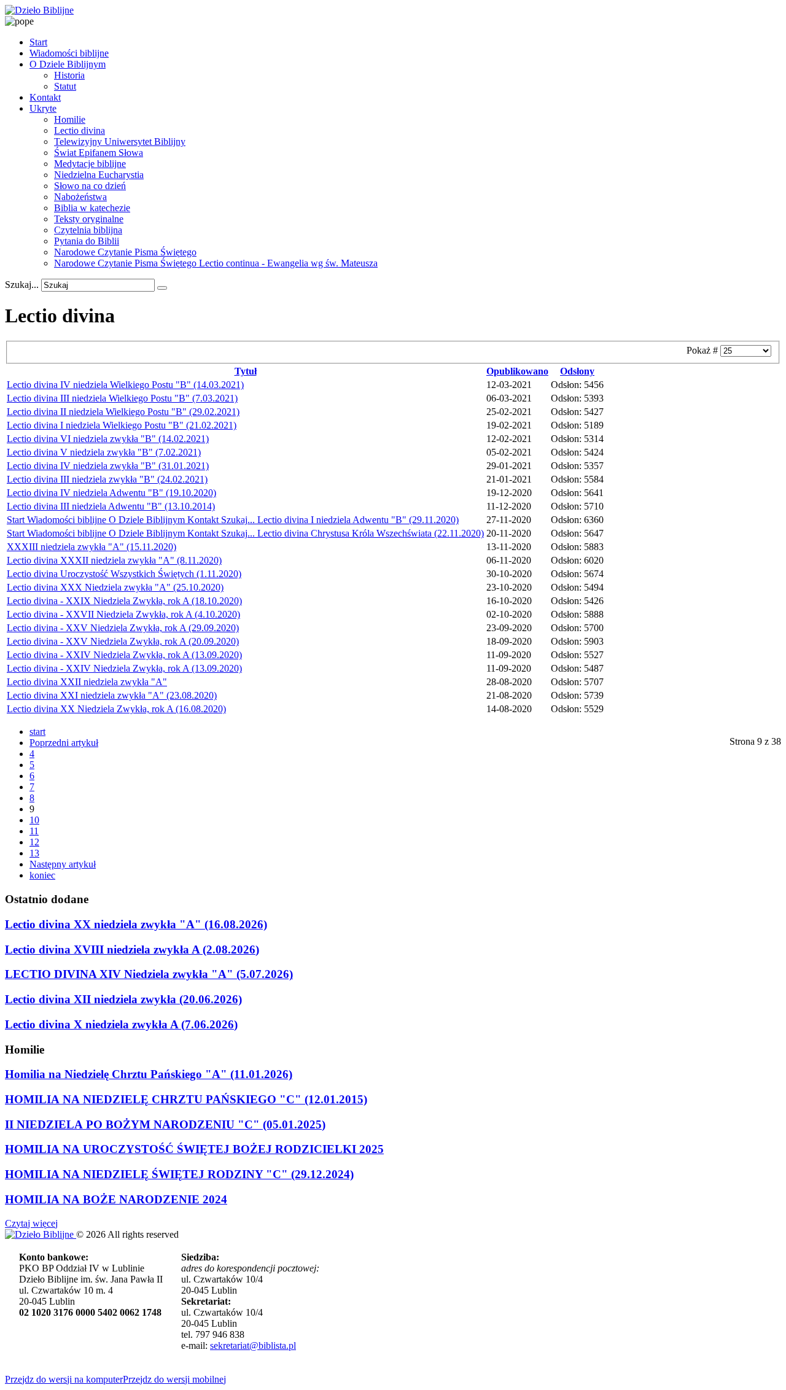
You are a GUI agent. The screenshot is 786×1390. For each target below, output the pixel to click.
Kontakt (45, 97)
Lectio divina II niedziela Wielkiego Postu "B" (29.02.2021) (123, 411)
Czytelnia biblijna (88, 230)
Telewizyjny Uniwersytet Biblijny (119, 141)
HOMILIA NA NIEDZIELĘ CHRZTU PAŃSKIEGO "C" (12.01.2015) (186, 1099)
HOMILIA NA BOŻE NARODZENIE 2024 (116, 1199)
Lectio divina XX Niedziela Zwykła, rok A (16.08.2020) (116, 709)
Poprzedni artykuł (63, 742)
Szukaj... (22, 284)
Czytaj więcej (31, 1223)
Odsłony (577, 371)
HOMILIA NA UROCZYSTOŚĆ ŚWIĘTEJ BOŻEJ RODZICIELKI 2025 (194, 1149)
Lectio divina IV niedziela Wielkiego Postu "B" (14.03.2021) (125, 384)
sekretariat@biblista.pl (253, 1345)
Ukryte (42, 108)
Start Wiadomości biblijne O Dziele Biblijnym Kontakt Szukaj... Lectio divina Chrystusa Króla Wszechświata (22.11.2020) (245, 533)
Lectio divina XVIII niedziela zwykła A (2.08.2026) (132, 949)
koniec (42, 875)
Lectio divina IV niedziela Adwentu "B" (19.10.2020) (111, 492)
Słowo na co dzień (90, 186)
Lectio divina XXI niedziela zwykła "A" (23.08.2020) (112, 695)
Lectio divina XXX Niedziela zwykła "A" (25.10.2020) (115, 587)
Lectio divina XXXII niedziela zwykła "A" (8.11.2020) (114, 560)
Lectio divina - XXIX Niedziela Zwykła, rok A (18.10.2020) (124, 601)
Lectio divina (79, 130)
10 (34, 820)
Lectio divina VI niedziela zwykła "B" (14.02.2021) (108, 438)
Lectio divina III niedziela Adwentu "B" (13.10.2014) (111, 506)
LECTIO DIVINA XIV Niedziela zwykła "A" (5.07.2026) (149, 974)
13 (34, 853)
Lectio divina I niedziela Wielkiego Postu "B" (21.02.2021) (121, 425)
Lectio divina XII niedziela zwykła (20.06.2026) (123, 999)
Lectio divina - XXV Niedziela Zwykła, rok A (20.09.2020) (123, 641)
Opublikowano (517, 371)
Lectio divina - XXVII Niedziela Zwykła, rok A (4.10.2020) (123, 614)
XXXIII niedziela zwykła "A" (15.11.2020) (91, 547)
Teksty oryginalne (88, 219)
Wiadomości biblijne (69, 53)
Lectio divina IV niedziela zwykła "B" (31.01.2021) (108, 465)
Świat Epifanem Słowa (98, 152)
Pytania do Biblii (86, 241)
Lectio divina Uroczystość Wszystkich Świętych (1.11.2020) (124, 574)
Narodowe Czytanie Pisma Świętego (125, 252)
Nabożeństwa (80, 197)
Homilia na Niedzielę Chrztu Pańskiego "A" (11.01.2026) (148, 1074)
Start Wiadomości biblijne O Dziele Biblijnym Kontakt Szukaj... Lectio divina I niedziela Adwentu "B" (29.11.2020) (233, 519)
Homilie (69, 119)
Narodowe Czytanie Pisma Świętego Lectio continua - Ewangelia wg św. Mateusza (216, 263)
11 (34, 831)
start (37, 731)
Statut (65, 86)
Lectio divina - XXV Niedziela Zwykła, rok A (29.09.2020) (123, 628)
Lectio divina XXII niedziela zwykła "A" (87, 682)
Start (38, 42)
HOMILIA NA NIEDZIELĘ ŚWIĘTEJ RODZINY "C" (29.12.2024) (179, 1174)
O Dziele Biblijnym (67, 64)
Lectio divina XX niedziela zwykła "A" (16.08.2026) (136, 924)
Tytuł (246, 371)
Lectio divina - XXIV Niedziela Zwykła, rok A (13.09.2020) (124, 655)
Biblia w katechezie (92, 208)
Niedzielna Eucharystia (99, 174)
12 (34, 842)
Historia (69, 75)
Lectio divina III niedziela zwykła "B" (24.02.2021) (107, 479)
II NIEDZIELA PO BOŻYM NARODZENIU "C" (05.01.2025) (165, 1124)
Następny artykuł (62, 864)
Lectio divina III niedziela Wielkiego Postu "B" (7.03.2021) (122, 398)
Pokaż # (703, 350)
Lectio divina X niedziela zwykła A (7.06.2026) (121, 1024)
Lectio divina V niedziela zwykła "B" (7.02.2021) (104, 452)
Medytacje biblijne (90, 163)
